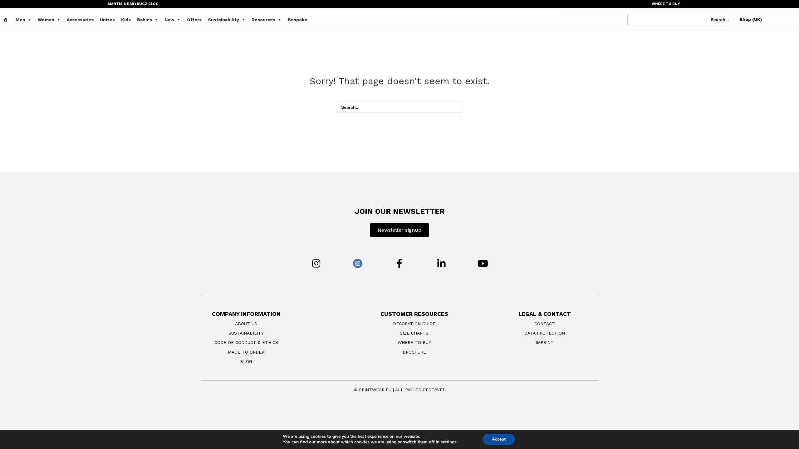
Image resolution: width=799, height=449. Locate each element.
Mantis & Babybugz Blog (133, 4)
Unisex (107, 19)
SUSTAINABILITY (246, 333)
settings (449, 442)
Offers (194, 19)
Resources (263, 19)
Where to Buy (414, 342)
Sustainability (223, 19)
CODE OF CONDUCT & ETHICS (246, 342)
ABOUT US (246, 323)
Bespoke (297, 19)
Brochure (414, 352)
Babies (144, 19)
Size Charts (414, 333)
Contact (544, 323)
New (169, 19)
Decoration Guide (414, 323)
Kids (126, 19)
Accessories (80, 19)
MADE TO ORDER (246, 352)
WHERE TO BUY (666, 4)
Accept (499, 439)
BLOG (246, 361)
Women (46, 19)
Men (20, 19)
